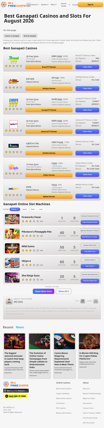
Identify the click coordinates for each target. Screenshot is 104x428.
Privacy (92, 413)
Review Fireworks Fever (90, 216)
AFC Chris (18, 301)
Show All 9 (63, 291)
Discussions (87, 403)
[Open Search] (28, 4)
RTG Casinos (61, 408)
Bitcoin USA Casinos (63, 413)
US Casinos (60, 403)
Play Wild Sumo (89, 251)
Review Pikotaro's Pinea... (90, 231)
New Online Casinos (64, 398)
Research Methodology (92, 393)
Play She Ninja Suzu (90, 281)
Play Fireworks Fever (90, 222)
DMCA (98, 413)
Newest (14, 209)
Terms (85, 413)
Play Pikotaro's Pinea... (90, 237)
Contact (89, 301)
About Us (86, 389)
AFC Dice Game (88, 423)
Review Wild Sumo (89, 245)
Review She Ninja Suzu (90, 274)
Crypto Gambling (62, 393)
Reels (33, 209)
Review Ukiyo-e (90, 260)
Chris (77, 301)
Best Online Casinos (63, 389)
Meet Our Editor (89, 398)
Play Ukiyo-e (90, 266)
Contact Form (88, 408)
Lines (41, 209)
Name (25, 209)
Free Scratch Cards (90, 418)
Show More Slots (43, 291)
